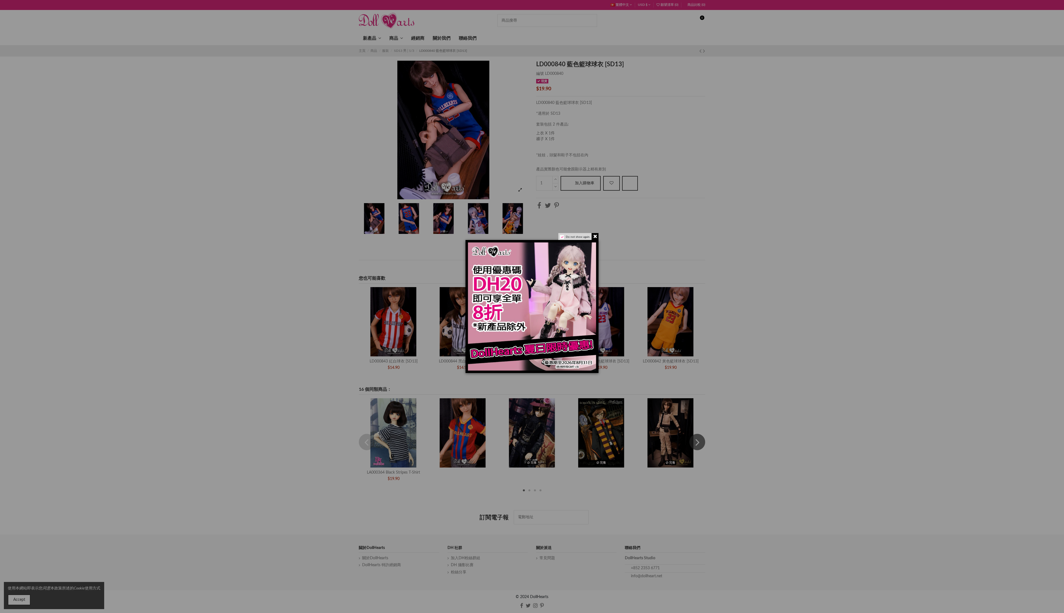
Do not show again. (578, 237)
